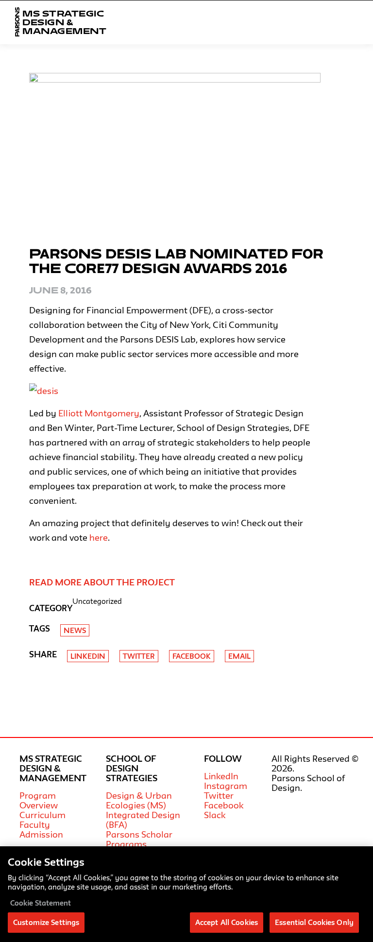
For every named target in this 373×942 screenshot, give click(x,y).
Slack (214, 815)
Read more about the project (102, 582)
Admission (41, 834)
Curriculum (42, 815)
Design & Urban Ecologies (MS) (139, 800)
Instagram (225, 785)
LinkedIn (221, 776)
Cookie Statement (40, 903)
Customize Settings (46, 922)
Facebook (191, 656)
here (98, 537)
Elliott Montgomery (98, 413)
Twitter (139, 656)
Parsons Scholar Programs (139, 839)
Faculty (34, 824)
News (75, 630)
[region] (186, 894)
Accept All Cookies (226, 922)
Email (239, 656)
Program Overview (38, 800)
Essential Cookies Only (314, 922)
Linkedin (87, 656)
